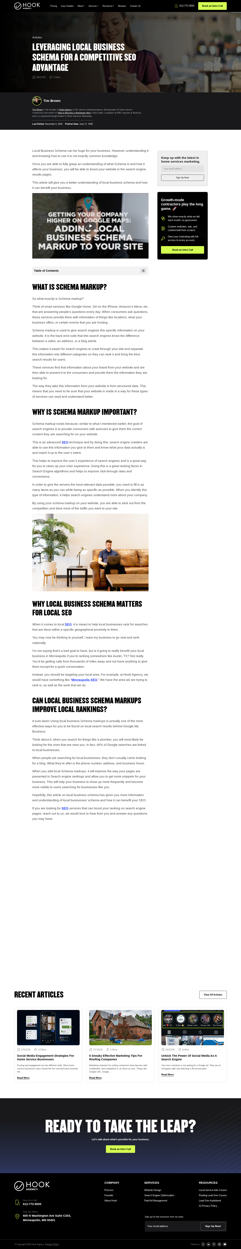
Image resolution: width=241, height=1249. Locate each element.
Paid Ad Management (155, 1200)
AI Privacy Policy (208, 1205)
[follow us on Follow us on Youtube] (225, 1244)
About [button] (80, 6)
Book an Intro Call (212, 5)
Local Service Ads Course (213, 1190)
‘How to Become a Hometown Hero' (74, 113)
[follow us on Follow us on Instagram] (219, 1244)
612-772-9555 (187, 5)
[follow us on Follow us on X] (203, 1244)
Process (108, 1190)
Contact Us (135, 6)
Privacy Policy (52, 1244)
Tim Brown (37, 109)
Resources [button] (107, 6)
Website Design (152, 1190)
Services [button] (93, 6)
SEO (65, 442)
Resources (208, 1182)
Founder (108, 1195)
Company (111, 1182)
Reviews (122, 6)
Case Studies (67, 6)
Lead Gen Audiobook (210, 1200)
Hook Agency (65, 109)
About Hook (110, 1200)
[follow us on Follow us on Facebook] (214, 1244)
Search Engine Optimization (159, 1195)
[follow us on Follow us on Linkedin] (208, 1244)
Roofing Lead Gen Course (213, 1195)
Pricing (53, 6)
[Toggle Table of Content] (141, 270)
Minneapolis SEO (84, 680)
